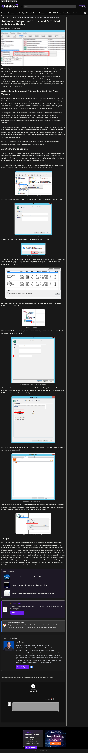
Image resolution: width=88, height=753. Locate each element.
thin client (43, 678)
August (14, 17)
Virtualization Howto (48, 750)
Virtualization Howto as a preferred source (44, 627)
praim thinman (30, 678)
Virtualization (31, 13)
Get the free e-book (17, 613)
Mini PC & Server (55, 13)
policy (24, 678)
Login (57, 699)
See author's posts (22, 667)
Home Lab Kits (12, 13)
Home (3, 17)
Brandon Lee (20, 642)
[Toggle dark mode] (85, 13)
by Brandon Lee (16, 28)
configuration (17, 678)
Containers (42, 13)
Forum (3, 13)
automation (9, 678)
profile (37, 678)
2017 (8, 17)
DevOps (22, 13)
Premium (4, 16)
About (75, 13)
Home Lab (66, 13)
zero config (50, 678)
